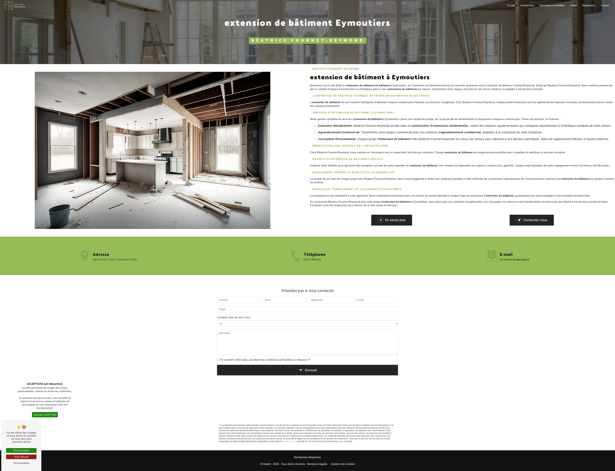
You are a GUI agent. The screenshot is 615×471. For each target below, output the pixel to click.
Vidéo (573, 5)
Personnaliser (21, 463)
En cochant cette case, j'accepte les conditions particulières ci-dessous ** (265, 359)
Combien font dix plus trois (233, 317)
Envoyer (311, 370)
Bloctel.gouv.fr (289, 441)
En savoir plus (395, 220)
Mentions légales (317, 464)
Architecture (527, 5)
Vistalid (266, 464)
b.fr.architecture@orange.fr (515, 259)
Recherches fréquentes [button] (307, 457)
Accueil (511, 5)
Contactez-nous (535, 220)
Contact (605, 5)
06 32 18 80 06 (312, 259)
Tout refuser (21, 456)
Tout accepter (21, 450)
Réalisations (588, 5)
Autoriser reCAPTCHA (45, 414)
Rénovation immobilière (552, 5)
